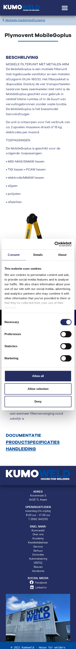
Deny (38, 401)
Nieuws (38, 566)
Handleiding (21, 449)
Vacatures (38, 571)
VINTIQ (38, 562)
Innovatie (38, 554)
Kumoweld (38, 530)
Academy (38, 538)
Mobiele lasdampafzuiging (25, 20)
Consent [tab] (13, 254)
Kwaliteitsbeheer (38, 542)
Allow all (38, 376)
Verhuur (38, 550)
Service (38, 546)
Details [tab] (38, 254)
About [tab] (62, 254)
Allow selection (38, 388)
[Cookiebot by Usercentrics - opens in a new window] (55, 244)
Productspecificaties (33, 442)
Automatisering (38, 558)
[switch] (66, 334)
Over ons (38, 534)
